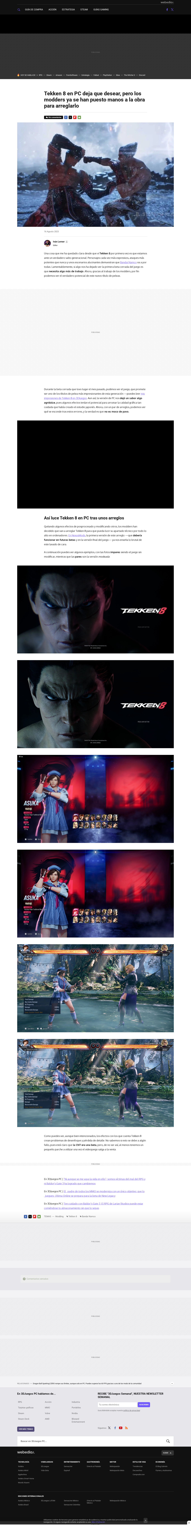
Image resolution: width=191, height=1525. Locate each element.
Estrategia (68, 9)
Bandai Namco (128, 262)
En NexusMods (76, 535)
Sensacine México (71, 1501)
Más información (98, 1522)
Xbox (118, 75)
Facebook (167, 9)
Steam (84, 9)
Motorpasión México (118, 1501)
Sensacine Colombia (72, 1505)
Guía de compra (34, 9)
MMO (47, 1407)
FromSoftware (71, 75)
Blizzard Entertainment (78, 1420)
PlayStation (107, 75)
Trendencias (138, 1466)
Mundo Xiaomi (23, 1483)
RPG (40, 75)
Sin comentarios (54, 117)
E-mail (79, 117)
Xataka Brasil (23, 1505)
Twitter (172, 9)
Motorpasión (115, 1466)
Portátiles (76, 1407)
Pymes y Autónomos (164, 1470)
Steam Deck (23, 1419)
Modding (59, 1216)
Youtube (120, 1427)
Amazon (59, 75)
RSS (126, 1427)
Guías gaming (101, 9)
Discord (142, 75)
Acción (52, 9)
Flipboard (74, 117)
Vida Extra (45, 1470)
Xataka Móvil (23, 1470)
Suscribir (143, 1405)
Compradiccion (139, 1474)
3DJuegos (45, 1466)
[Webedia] (167, 2)
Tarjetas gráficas (26, 1407)
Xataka (21, 1466)
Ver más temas (26, 1429)
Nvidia (75, 1413)
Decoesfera (137, 1470)
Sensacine (68, 1466)
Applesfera (22, 1474)
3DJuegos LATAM (48, 1501)
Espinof (67, 1470)
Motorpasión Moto (117, 1470)
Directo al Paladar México (94, 1502)
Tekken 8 (73, 1216)
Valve (47, 1413)
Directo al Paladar (94, 1466)
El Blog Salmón (161, 1466)
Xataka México (24, 1501)
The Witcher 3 (129, 75)
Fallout (96, 75)
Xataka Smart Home (26, 1478)
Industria (76, 1402)
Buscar (168, 1441)
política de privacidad (131, 1410)
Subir (165, 1453)
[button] (60, 242)
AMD (47, 1419)
